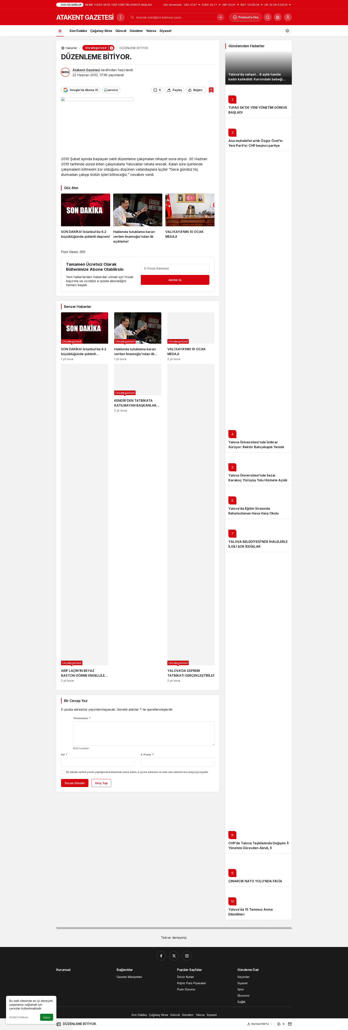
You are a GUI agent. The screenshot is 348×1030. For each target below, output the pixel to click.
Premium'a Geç (248, 17)
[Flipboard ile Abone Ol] (111, 90)
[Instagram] (187, 956)
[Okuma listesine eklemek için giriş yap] (211, 90)
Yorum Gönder (74, 783)
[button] (278, 17)
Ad (64, 754)
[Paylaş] (289, 1023)
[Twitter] (174, 956)
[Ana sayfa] (60, 30)
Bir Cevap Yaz (75, 701)
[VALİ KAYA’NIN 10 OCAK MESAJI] (189, 219)
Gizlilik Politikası (18, 1017)
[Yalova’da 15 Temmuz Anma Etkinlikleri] (258, 903)
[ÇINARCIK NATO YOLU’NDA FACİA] (258, 870)
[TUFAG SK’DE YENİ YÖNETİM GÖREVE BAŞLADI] (258, 101)
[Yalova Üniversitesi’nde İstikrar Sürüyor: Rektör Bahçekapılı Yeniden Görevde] (258, 301)
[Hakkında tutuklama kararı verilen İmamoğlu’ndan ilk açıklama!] (137, 219)
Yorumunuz (81, 718)
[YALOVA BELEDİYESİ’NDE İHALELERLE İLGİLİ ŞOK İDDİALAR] (258, 535)
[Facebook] (161, 956)
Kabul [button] (46, 1017)
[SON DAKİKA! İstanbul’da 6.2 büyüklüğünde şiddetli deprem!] (85, 219)
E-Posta (147, 754)
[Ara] (268, 17)
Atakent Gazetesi (86, 70)
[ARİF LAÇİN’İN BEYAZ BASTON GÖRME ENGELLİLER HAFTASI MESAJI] (84, 523)
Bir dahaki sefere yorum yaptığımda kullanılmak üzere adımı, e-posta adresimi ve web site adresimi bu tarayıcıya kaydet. (137, 772)
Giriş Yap (101, 783)
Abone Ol (175, 280)
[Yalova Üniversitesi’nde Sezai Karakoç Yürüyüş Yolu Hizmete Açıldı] (258, 469)
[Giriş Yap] (288, 17)
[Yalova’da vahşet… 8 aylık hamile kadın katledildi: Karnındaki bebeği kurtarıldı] (258, 68)
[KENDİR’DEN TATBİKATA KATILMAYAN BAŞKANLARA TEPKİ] (137, 523)
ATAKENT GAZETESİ (84, 17)
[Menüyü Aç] (121, 17)
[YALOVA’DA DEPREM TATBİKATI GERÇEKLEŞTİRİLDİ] (190, 523)
